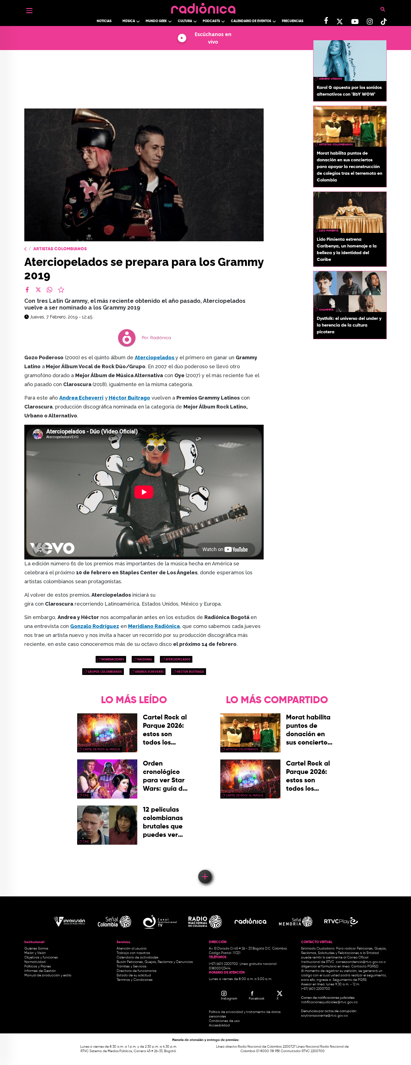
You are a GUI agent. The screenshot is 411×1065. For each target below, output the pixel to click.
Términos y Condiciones (135, 980)
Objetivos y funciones (41, 957)
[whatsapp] (49, 289)
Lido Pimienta (329, 230)
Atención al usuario (132, 948)
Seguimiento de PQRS (350, 980)
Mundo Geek (156, 21)
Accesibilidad (220, 1025)
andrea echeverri (149, 672)
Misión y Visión (35, 953)
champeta (326, 309)
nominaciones (112, 659)
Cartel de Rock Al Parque (101, 749)
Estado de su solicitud (134, 975)
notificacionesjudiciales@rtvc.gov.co (329, 1002)
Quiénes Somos (36, 948)
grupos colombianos (105, 672)
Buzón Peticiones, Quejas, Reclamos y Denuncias (155, 962)
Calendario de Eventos (251, 21)
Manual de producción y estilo (47, 975)
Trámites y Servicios (132, 966)
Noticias (104, 21)
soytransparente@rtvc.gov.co (324, 1015)
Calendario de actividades (138, 957)
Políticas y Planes (37, 966)
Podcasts (211, 21)
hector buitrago (190, 672)
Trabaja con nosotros (133, 953)
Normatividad (35, 962)
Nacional (144, 659)
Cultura (185, 21)
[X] (38, 289)
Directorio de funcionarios (137, 971)
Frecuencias (292, 21)
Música (128, 21)
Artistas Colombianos (60, 249)
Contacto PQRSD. (365, 966)
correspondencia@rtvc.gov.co (359, 962)
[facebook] (27, 289)
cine (86, 795)
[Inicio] (203, 7)
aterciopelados (178, 659)
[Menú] (29, 11)
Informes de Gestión (40, 971)
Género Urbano (330, 78)
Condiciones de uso (224, 1021)
